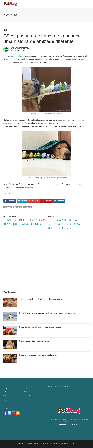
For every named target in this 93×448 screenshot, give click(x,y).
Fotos (5, 392)
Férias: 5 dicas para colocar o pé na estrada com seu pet (40, 327)
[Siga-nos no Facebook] (5, 413)
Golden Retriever (17, 56)
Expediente (7, 400)
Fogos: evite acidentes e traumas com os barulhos (38, 355)
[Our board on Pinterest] (13, 413)
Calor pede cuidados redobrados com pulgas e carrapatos (40, 299)
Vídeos (5, 396)
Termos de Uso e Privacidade (69, 425)
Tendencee (13, 194)
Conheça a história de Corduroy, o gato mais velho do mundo (64, 224)
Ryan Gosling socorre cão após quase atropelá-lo (24, 222)
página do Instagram (51, 184)
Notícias (6, 30)
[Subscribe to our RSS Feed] (18, 413)
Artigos (5, 388)
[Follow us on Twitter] (9, 413)
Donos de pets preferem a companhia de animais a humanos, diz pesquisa (47, 313)
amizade (8, 207)
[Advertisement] (46, 261)
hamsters (17, 207)
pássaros (27, 207)
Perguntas (28, 396)
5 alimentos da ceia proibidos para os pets (34, 341)
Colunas (27, 388)
